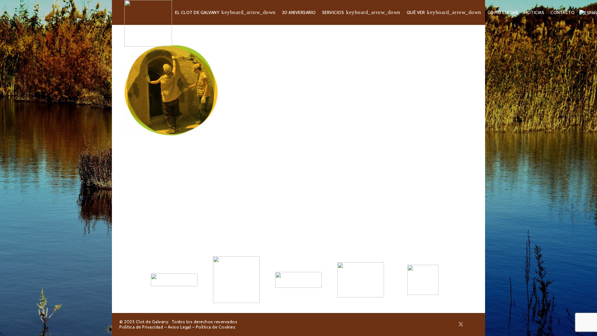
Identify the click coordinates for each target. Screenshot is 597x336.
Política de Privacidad (141, 327)
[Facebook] (453, 324)
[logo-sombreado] (148, 23)
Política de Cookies (216, 327)
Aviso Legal (179, 327)
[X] (460, 324)
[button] (248, 12)
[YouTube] (476, 324)
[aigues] (298, 279)
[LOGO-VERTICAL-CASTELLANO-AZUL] (236, 279)
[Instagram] (468, 324)
